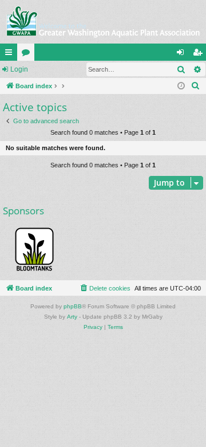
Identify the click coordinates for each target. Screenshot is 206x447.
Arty (72, 316)
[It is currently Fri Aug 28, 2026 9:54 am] (181, 86)
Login (19, 69)
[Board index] (103, 22)
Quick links (11, 54)
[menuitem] (196, 86)
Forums (28, 54)
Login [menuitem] (182, 54)
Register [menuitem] (199, 54)
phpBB (73, 306)
